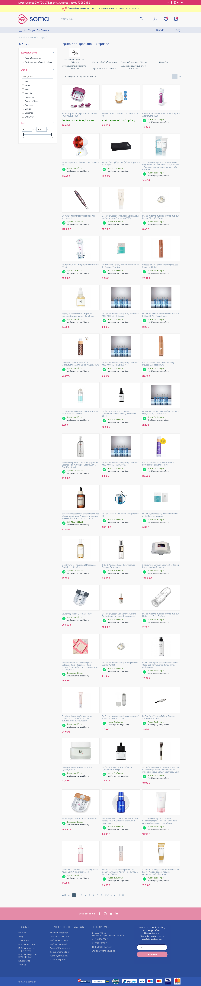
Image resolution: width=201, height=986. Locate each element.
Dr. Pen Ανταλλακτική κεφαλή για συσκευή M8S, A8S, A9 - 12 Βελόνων (120, 363)
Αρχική (22, 37)
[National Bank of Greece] (116, 984)
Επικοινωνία (24, 960)
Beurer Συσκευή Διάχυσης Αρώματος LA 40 (120, 114)
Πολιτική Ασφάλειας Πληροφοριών (28, 955)
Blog (20, 936)
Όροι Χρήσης (24, 940)
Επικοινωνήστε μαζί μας (103, 950)
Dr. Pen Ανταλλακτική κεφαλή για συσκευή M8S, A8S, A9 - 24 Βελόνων (160, 412)
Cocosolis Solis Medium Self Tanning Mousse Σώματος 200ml (158, 363)
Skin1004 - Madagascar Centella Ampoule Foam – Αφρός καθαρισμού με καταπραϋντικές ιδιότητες (160, 871)
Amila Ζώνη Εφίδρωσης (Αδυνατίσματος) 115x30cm (121, 163)
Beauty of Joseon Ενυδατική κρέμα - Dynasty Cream (78, 768)
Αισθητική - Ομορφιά (37, 37)
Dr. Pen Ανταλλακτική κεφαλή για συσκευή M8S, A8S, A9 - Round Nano (160, 315)
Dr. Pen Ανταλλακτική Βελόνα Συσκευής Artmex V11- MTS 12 (159, 717)
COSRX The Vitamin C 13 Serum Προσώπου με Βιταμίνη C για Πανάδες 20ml (119, 413)
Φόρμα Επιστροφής (59, 951)
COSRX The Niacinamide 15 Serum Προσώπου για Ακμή (117, 768)
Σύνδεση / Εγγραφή (59, 932)
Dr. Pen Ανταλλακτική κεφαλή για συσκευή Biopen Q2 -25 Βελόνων (160, 217)
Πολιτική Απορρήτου (28, 944)
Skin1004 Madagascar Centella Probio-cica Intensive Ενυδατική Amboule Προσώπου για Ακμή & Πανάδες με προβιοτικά (80, 516)
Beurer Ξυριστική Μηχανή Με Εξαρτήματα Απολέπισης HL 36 (161, 114)
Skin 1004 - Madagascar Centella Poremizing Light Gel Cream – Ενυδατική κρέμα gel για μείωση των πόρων (159, 820)
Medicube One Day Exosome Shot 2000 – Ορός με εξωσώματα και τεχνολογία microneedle (120, 820)
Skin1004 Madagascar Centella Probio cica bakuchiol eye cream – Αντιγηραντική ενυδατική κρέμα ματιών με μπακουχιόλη (160, 769)
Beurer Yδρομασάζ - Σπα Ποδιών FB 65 (79, 818)
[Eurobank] (84, 984)
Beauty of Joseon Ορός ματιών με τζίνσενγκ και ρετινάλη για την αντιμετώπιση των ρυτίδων (77, 718)
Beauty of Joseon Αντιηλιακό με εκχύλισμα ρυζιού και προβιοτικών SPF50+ (120, 217)
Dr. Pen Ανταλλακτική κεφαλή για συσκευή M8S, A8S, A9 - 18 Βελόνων (120, 315)
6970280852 (82, 2)
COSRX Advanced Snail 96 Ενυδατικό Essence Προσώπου (118, 566)
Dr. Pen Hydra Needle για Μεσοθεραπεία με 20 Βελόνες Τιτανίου (160, 515)
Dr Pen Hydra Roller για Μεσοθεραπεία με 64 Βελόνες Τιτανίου (120, 266)
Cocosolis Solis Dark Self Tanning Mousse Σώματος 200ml (160, 266)
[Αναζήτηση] (141, 19)
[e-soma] (33, 19)
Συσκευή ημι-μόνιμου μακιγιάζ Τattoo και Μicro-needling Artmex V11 (160, 566)
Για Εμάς (22, 932)
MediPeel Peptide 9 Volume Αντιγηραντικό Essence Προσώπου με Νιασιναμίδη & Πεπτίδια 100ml (80, 464)
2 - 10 (121, 895)
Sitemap (22, 964)
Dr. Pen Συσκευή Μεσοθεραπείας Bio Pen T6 (120, 515)
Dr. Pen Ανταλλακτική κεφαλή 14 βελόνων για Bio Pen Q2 (120, 664)
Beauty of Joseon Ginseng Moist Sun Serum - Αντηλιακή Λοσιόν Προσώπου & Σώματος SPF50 (120, 871)
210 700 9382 (43, 2)
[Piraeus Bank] (101, 984)
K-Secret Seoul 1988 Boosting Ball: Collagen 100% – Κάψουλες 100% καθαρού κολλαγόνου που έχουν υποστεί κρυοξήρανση (80, 666)
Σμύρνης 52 (100, 932)
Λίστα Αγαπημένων (59, 955)
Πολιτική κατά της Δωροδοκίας (26, 949)
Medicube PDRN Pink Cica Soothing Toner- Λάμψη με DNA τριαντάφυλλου (80, 870)
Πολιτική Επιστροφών (60, 948)
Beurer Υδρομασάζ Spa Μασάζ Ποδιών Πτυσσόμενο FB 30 (79, 114)
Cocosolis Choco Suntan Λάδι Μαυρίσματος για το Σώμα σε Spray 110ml (80, 363)
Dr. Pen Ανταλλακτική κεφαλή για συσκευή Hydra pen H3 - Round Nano (120, 717)
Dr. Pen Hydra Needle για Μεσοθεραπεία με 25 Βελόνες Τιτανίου (80, 412)
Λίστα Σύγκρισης (58, 959)
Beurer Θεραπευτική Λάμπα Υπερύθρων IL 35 (80, 163)
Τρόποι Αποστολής (59, 940)
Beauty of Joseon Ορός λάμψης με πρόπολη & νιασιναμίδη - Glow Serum (78, 315)
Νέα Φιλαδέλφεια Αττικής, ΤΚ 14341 (108, 935)
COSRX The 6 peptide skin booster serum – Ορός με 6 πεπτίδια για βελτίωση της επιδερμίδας (161, 665)
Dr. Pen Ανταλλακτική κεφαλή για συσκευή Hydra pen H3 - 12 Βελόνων (160, 615)
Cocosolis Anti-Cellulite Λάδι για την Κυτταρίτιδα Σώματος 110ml (158, 463)
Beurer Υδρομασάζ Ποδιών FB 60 (77, 614)
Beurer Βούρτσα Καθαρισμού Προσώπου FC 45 (80, 266)
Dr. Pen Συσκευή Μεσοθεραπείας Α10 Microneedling (78, 217)
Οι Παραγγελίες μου (59, 936)
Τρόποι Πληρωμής (59, 944)
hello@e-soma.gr (103, 947)
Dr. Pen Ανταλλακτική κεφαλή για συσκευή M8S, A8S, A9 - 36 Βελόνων (120, 463)
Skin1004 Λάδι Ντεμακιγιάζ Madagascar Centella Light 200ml (79, 566)
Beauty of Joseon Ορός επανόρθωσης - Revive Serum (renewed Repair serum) (119, 615)
